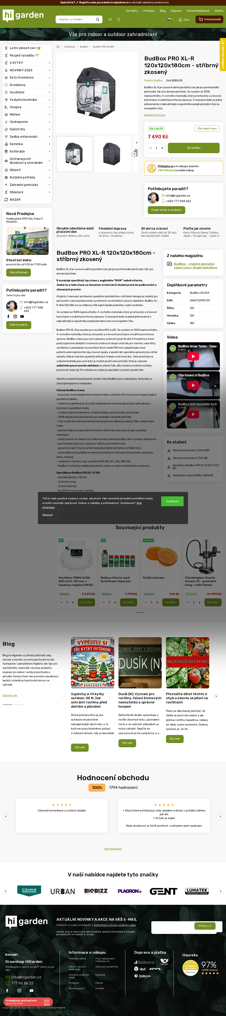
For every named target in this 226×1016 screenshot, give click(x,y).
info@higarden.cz (36, 302)
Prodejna (148, 10)
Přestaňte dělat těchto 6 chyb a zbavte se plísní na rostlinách (187, 698)
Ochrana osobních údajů (79, 976)
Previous (64, 696)
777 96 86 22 (22, 983)
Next (216, 696)
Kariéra (219, 10)
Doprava (176, 10)
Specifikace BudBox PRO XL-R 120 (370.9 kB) (196, 467)
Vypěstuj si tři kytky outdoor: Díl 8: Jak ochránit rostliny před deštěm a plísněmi (89, 700)
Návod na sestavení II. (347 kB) (190, 458)
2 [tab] (18, 704)
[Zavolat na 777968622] (119, 19)
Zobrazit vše (10, 695)
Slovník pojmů (77, 988)
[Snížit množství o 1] (151, 148)
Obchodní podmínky (107, 966)
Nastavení (47, 514)
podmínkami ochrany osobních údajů (115, 925)
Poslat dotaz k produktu (166, 209)
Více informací (18, 272)
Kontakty (132, 10)
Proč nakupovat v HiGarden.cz (105, 960)
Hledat (97, 19)
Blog (162, 10)
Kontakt (100, 988)
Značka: (153, 80)
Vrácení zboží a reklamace (77, 968)
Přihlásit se (205, 926)
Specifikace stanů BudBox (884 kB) (193, 475)
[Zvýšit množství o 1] (162, 148)
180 (192, 323)
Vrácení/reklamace (198, 10)
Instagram (19, 991)
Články (99, 983)
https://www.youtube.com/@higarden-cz (33, 991)
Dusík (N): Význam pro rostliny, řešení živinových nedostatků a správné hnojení (140, 700)
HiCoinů (166, 170)
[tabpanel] (76, 572)
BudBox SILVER (199, 292)
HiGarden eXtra (77, 958)
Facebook (7, 991)
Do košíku (193, 148)
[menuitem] (27, 48)
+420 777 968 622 (33, 309)
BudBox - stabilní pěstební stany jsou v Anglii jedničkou (195, 265)
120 (192, 308)
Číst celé (80, 747)
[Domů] (58, 46)
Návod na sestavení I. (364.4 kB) (191, 450)
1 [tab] (140, 612)
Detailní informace (154, 115)
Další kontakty (19, 324)
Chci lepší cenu (207, 128)
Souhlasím (172, 501)
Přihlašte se (166, 166)
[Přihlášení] (183, 19)
